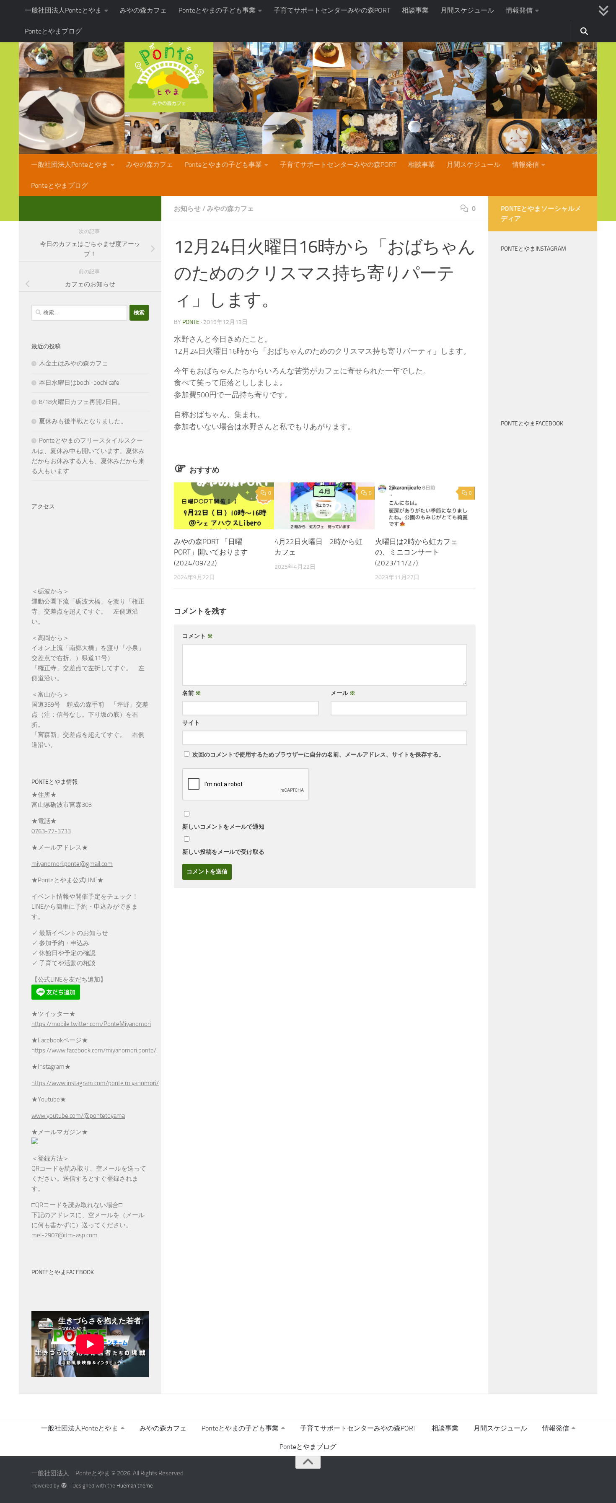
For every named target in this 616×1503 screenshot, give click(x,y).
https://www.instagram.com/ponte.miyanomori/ (95, 1083)
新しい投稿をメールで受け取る (223, 851)
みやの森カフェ (143, 10)
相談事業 (415, 10)
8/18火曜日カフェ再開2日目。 (81, 402)
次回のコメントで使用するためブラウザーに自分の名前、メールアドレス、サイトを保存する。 (318, 754)
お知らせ (187, 208)
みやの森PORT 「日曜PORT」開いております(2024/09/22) (211, 552)
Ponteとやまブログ (53, 31)
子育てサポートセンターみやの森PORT (332, 10)
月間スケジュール (467, 10)
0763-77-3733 (51, 831)
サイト (191, 722)
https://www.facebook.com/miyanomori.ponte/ (93, 1050)
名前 (191, 693)
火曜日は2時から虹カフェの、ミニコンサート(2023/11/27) (416, 552)
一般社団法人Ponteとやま (63, 10)
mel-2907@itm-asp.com (64, 1235)
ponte (190, 322)
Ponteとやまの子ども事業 (217, 10)
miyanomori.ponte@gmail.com (72, 864)
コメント (197, 636)
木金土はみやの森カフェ (73, 363)
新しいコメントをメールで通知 (223, 826)
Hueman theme (134, 1485)
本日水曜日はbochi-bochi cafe (79, 382)
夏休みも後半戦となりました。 (83, 421)
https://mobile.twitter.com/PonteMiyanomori (91, 1024)
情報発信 (519, 10)
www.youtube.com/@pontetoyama (78, 1115)
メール (343, 693)
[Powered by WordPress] (63, 1485)
